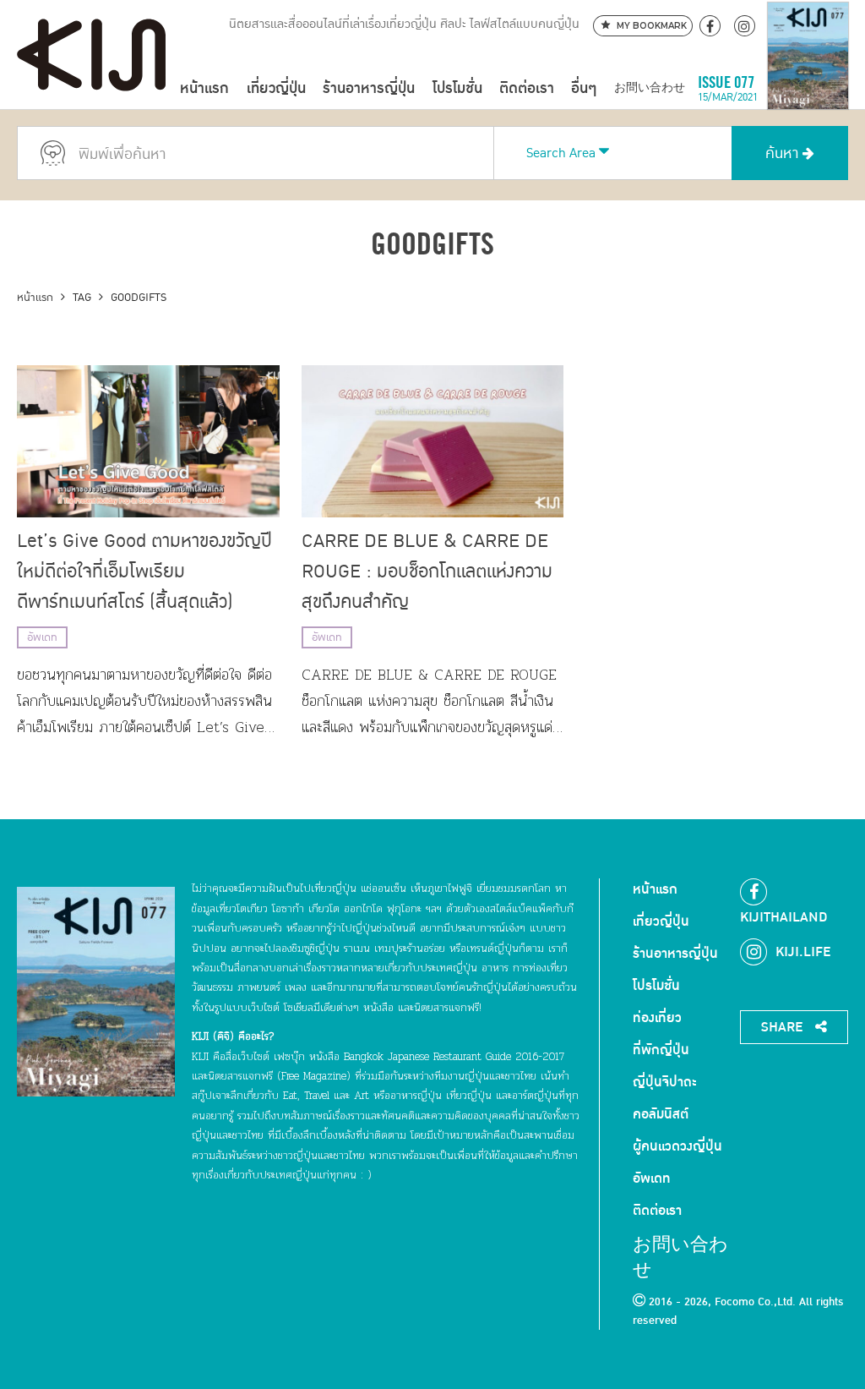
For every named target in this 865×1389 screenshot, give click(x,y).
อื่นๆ (583, 88)
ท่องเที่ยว (657, 1018)
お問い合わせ (649, 88)
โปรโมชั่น (457, 88)
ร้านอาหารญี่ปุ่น (369, 88)
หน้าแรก (204, 88)
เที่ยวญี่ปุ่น (276, 88)
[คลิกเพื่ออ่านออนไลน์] (808, 88)
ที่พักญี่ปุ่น (661, 1050)
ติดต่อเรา (526, 88)
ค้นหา (783, 153)
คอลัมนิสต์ (660, 1114)
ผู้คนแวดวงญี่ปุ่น (677, 1146)
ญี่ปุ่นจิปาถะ (665, 1082)
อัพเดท (42, 637)
